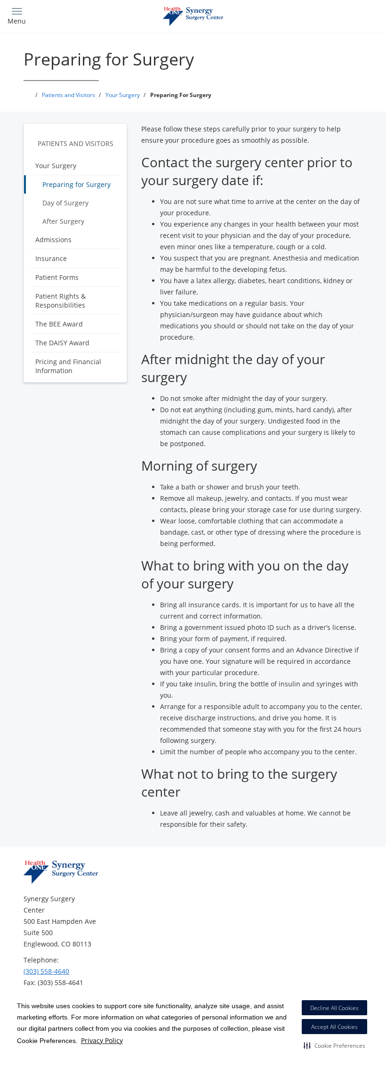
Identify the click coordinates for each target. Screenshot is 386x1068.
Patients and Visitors (75, 143)
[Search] (332, 15)
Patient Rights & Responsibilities (60, 301)
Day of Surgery (65, 202)
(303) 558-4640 (46, 971)
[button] (334, 1045)
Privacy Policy (102, 1040)
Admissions (53, 239)
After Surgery (63, 221)
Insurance (51, 258)
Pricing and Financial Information (68, 366)
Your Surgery (55, 165)
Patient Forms (57, 277)
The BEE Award (59, 323)
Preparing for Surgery (76, 184)
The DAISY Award (62, 342)
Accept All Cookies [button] (334, 1027)
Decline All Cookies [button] (334, 1008)
